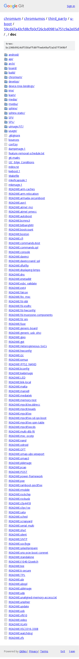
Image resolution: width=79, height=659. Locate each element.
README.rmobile (19, 490)
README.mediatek (20, 395)
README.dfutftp (19, 265)
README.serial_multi (21, 525)
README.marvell (19, 391)
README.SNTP (18, 539)
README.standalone (21, 557)
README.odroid (18, 445)
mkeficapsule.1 (18, 180)
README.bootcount (21, 229)
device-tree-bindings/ (21, 86)
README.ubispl (18, 584)
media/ (13, 99)
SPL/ (11, 122)
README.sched (18, 516)
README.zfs (16, 638)
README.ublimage (20, 588)
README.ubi (16, 579)
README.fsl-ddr (18, 301)
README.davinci (19, 256)
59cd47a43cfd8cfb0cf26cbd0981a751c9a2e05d (41, 29)
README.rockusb (19, 498)
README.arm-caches (22, 189)
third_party (57, 18)
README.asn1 (17, 202)
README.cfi (16, 238)
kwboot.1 (14, 171)
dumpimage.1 (17, 149)
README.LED (17, 377)
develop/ (14, 81)
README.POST (18, 472)
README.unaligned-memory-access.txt (33, 597)
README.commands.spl (23, 247)
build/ (12, 72)
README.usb (17, 611)
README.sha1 (17, 530)
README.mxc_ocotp (21, 436)
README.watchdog (21, 633)
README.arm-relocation (24, 193)
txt (62, 651)
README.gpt (16, 342)
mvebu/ (13, 104)
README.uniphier (19, 602)
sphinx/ (13, 108)
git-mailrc (14, 157)
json (72, 651)
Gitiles (23, 651)
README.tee (16, 566)
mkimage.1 (15, 185)
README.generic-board (23, 328)
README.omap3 (19, 458)
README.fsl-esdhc (20, 306)
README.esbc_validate (23, 283)
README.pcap (17, 467)
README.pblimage (20, 463)
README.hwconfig (20, 350)
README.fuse (17, 324)
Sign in (71, 6)
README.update (19, 606)
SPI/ (11, 117)
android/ (14, 54)
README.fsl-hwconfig (22, 310)
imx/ (11, 90)
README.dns (17, 274)
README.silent (18, 534)
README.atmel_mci (21, 207)
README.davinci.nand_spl (24, 261)
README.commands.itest (24, 243)
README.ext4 (17, 288)
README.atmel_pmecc (23, 211)
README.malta (18, 386)
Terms (44, 651)
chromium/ (15, 77)
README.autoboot (20, 216)
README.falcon (18, 292)
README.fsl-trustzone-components (31, 315)
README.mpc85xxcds (22, 427)
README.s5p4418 (20, 503)
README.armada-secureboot (27, 198)
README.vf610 (18, 615)
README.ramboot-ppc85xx (25, 485)
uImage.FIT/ (16, 126)
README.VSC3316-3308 (23, 629)
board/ (13, 68)
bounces (14, 140)
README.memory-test (23, 400)
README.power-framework (26, 476)
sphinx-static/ (17, 113)
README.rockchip (20, 494)
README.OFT (17, 449)
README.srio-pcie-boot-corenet (28, 552)
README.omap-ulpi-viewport (26, 454)
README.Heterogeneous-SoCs (28, 346)
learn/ (12, 95)
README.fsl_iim (18, 319)
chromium (12, 18)
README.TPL (17, 575)
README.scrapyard (20, 521)
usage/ (13, 131)
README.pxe (17, 481)
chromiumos (34, 18)
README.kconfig (19, 368)
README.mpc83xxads (22, 409)
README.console (19, 252)
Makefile (14, 176)
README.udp (17, 593)
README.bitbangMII (21, 225)
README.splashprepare (23, 548)
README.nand (17, 440)
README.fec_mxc (19, 297)
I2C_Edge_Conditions (21, 162)
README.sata (17, 512)
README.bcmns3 (19, 220)
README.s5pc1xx (19, 507)
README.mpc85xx (20, 413)
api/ (11, 59)
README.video (18, 620)
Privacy (33, 651)
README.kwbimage (21, 373)
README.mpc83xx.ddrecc (24, 404)
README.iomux (18, 359)
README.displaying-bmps (24, 270)
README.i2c (16, 355)
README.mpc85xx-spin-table (26, 422)
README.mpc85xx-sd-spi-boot (27, 418)
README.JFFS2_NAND (22, 364)
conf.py (13, 144)
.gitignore (14, 135)
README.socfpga (19, 543)
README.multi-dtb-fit (22, 431)
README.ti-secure (20, 570)
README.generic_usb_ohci (25, 333)
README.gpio (17, 337)
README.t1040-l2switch (23, 561)
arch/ (12, 63)
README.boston (19, 234)
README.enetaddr (20, 279)
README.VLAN (18, 624)
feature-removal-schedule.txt (26, 153)
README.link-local (20, 382)
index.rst (14, 167)
